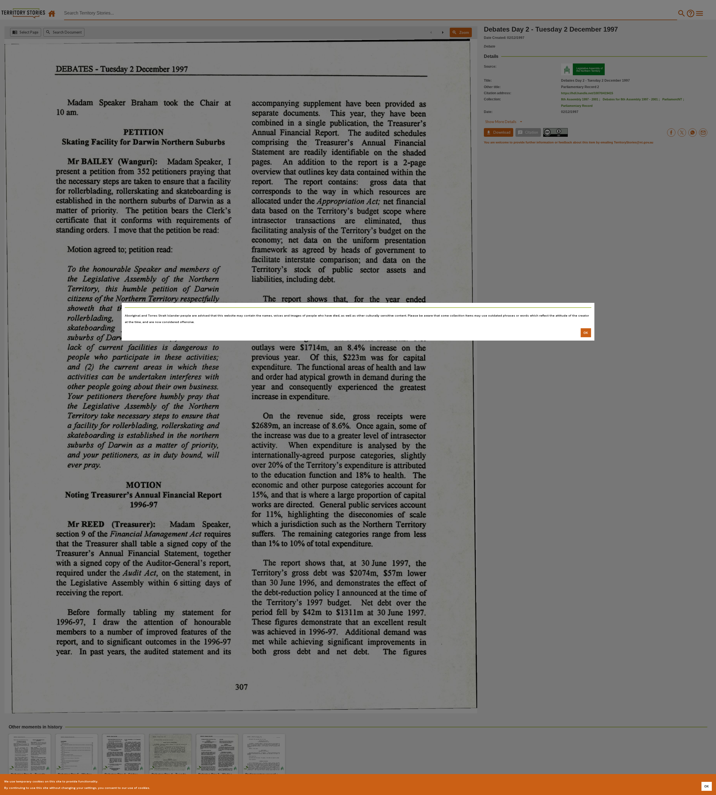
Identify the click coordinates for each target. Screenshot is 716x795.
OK (585, 332)
